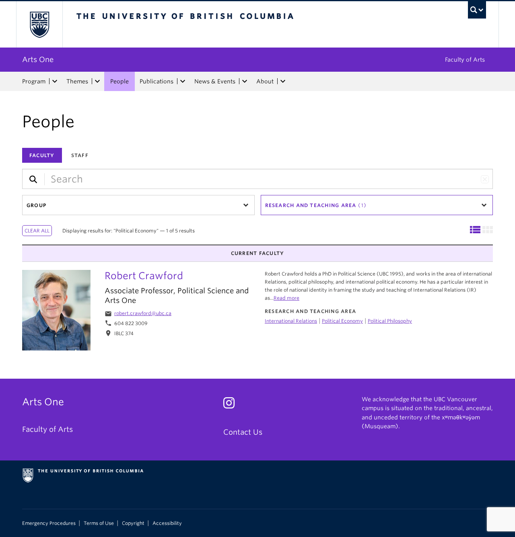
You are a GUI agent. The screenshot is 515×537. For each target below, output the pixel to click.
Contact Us (242, 432)
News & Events (214, 81)
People (119, 81)
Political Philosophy (390, 321)
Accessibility (167, 523)
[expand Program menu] (55, 81)
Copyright (133, 523)
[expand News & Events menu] (244, 81)
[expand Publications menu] (183, 81)
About (265, 81)
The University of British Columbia (39, 24)
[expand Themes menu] (97, 81)
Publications (156, 81)
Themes (77, 81)
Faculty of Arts (465, 59)
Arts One (38, 59)
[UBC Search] (477, 10)
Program (33, 81)
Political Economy (342, 321)
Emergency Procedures (49, 523)
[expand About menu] (283, 81)
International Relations (291, 321)
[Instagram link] (232, 405)
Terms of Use (99, 523)
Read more (286, 298)
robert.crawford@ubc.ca (142, 313)
